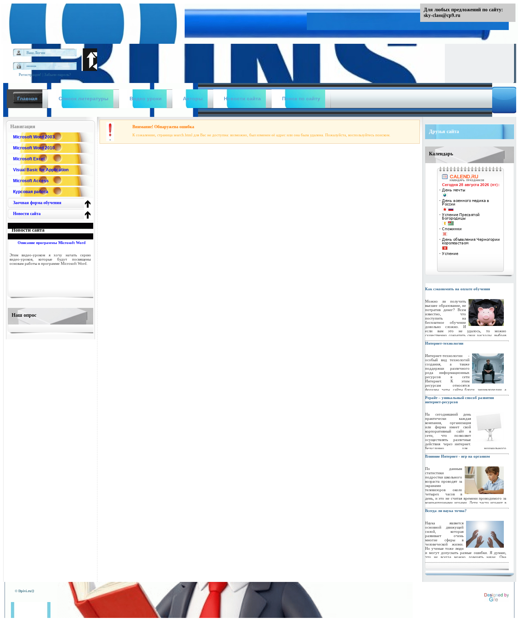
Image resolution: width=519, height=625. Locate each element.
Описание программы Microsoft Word (51, 242)
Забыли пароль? (57, 74)
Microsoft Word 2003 (34, 137)
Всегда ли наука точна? (446, 510)
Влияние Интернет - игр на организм (457, 456)
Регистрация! (30, 74)
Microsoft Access (31, 180)
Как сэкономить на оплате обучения (457, 289)
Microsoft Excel (28, 158)
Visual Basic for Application (40, 169)
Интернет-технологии (444, 343)
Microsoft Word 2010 (34, 147)
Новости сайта (27, 213)
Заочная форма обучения (37, 202)
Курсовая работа (30, 191)
